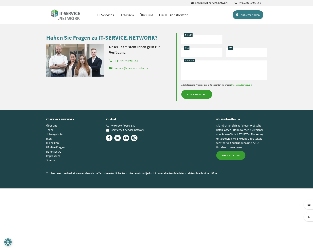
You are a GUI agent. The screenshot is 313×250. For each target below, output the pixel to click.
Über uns (146, 15)
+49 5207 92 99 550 (247, 3)
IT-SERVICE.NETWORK (60, 119)
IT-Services (105, 15)
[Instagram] (134, 138)
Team (49, 130)
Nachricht (189, 60)
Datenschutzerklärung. (241, 84)
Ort (230, 47)
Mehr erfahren (231, 155)
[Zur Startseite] (65, 15)
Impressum (53, 156)
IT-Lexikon (52, 143)
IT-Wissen (127, 15)
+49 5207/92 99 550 (123, 61)
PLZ (187, 47)
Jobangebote (54, 134)
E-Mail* (188, 35)
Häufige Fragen (55, 147)
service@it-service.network (209, 3)
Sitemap (51, 160)
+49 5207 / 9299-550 (120, 126)
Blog (49, 138)
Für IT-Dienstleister (173, 15)
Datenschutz (53, 151)
